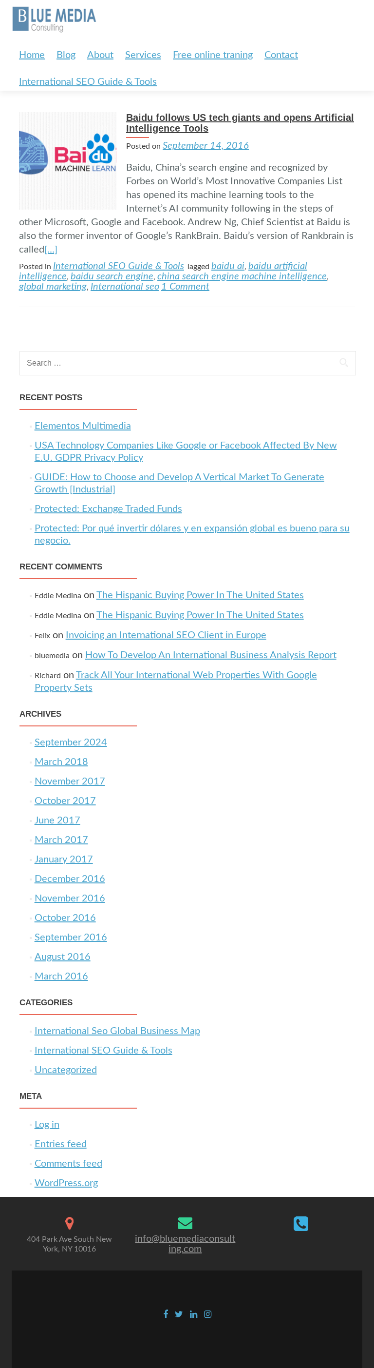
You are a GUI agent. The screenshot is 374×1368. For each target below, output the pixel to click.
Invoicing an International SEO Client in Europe (166, 635)
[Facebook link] (165, 1314)
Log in (47, 1125)
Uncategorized (66, 1070)
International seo (125, 287)
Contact (281, 55)
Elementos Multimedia (83, 426)
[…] (50, 249)
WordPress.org (66, 1183)
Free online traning (213, 55)
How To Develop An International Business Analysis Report (211, 655)
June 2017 (57, 820)
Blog (65, 55)
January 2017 (64, 859)
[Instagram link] (207, 1314)
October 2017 (65, 801)
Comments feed (68, 1164)
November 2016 (70, 898)
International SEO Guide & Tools (88, 82)
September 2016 (71, 937)
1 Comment (185, 287)
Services (143, 55)
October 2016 (65, 918)
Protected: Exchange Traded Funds (108, 509)
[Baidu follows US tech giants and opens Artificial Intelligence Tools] (67, 160)
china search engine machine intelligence (242, 276)
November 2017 (70, 781)
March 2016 (61, 976)
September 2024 (71, 742)
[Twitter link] (179, 1314)
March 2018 (61, 762)
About (100, 55)
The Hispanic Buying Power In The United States (200, 595)
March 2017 (61, 840)
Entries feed (61, 1144)
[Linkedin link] (193, 1314)
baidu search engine (112, 276)
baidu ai (227, 266)
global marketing (53, 287)
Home (32, 55)
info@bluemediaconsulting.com (185, 1244)
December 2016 (70, 879)
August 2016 (63, 957)
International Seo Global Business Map (117, 1031)
